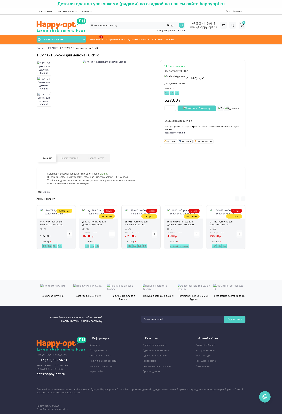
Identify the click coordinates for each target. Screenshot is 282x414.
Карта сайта (96, 371)
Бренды (171, 39)
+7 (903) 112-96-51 (204, 23)
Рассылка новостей (206, 360)
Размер (168, 88)
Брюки (46, 191)
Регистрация (203, 366)
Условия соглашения (101, 366)
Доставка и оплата (67, 11)
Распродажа (96, 38)
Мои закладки (203, 355)
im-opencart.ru (60, 409)
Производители (151, 371)
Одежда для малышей (155, 355)
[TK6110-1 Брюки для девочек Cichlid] (104, 61)
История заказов (205, 350)
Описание (46, 157)
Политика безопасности (103, 360)
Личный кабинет (205, 345)
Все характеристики (174, 132)
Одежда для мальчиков (156, 350)
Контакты (87, 11)
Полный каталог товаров (157, 366)
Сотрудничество (115, 39)
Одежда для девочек (154, 345)
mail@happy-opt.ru (203, 27)
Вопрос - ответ (97, 157)
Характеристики (70, 157)
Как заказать (45, 11)
